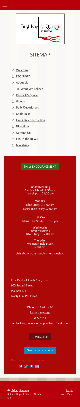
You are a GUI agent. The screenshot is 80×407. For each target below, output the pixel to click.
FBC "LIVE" (23, 76)
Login (69, 390)
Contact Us (23, 132)
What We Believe (32, 89)
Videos (20, 101)
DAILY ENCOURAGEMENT (40, 166)
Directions (22, 126)
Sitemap (24, 390)
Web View (67, 394)
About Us (22, 82)
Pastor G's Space (27, 95)
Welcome (22, 70)
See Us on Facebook (40, 350)
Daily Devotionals (27, 107)
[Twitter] (26, 366)
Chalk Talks (23, 114)
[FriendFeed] (37, 366)
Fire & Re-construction (30, 120)
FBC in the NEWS (27, 139)
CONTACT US (40, 337)
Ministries (22, 145)
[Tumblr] (31, 366)
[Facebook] (20, 366)
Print (14, 390)
